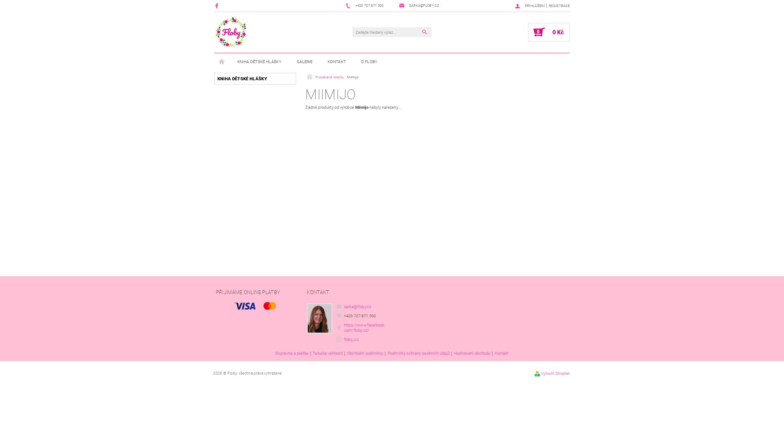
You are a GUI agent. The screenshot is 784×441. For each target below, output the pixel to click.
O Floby (369, 61)
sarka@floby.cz (357, 306)
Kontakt (337, 61)
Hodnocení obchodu (472, 353)
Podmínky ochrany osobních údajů (419, 353)
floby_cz (351, 339)
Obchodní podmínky (365, 353)
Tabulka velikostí (328, 353)
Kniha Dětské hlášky (259, 61)
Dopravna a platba (291, 353)
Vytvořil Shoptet (555, 373)
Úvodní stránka (222, 62)
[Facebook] (217, 5)
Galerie (304, 61)
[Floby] (231, 32)
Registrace (559, 6)
